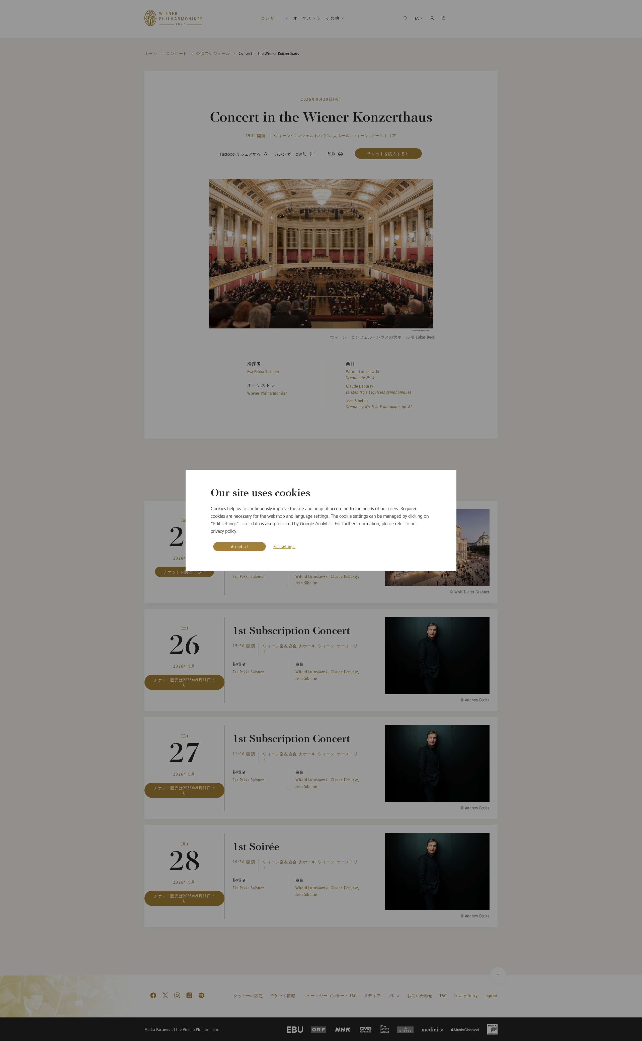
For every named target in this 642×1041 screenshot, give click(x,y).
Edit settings (284, 546)
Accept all (239, 546)
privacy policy (223, 531)
